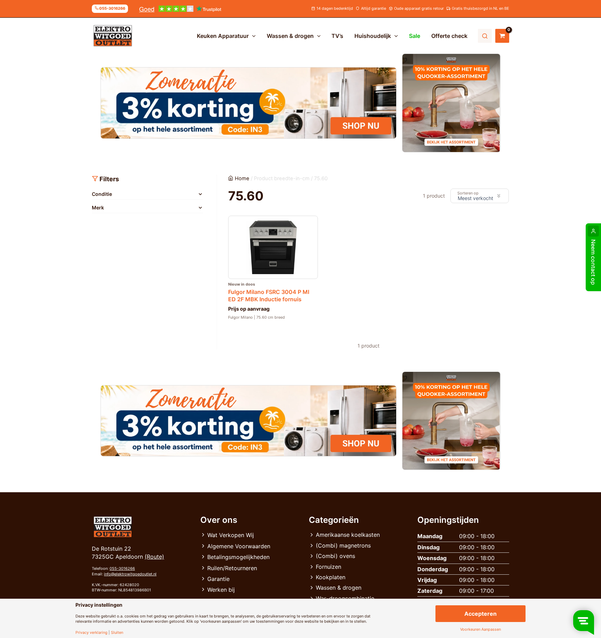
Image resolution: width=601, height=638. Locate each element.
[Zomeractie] (248, 103)
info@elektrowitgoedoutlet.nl (130, 574)
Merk (98, 207)
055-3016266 (122, 568)
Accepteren (480, 613)
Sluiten (117, 633)
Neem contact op (593, 262)
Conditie (102, 194)
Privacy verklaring (91, 633)
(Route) (154, 556)
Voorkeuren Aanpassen (480, 629)
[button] (252, 36)
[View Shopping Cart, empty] (502, 36)
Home (242, 178)
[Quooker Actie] (451, 103)
